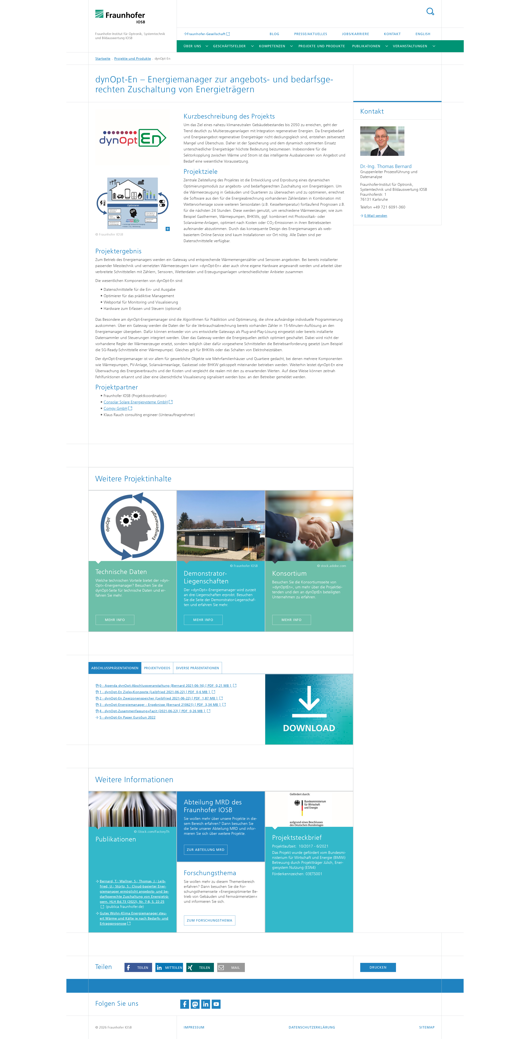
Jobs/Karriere (355, 34)
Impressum (194, 1027)
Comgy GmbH (115, 408)
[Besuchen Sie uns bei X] (195, 1004)
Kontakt (392, 34)
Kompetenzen (272, 46)
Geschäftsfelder (229, 46)
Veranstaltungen (410, 46)
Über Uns (192, 46)
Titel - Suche (430, 11)
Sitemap (427, 1027)
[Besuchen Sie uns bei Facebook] (184, 1004)
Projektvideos (157, 668)
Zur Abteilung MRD (206, 850)
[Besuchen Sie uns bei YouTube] (216, 1004)
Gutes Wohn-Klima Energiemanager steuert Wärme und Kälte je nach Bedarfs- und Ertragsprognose (134, 918)
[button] (138, 967)
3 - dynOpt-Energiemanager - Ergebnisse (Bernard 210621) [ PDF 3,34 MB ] (161, 705)
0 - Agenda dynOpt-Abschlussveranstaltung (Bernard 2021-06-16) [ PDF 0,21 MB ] (166, 686)
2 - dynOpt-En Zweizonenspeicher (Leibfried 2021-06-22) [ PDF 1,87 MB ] (159, 698)
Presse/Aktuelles (310, 34)
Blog (274, 34)
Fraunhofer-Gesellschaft (206, 34)
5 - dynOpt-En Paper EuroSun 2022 (127, 717)
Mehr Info (115, 620)
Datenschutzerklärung (312, 1027)
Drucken (378, 967)
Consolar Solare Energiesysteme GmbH (136, 402)
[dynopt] (129, 203)
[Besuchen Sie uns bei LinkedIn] (205, 1004)
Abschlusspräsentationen (114, 668)
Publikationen (366, 46)
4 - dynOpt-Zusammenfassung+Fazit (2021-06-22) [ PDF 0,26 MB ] (153, 711)
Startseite (102, 59)
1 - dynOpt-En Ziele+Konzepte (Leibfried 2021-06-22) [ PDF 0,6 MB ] (155, 692)
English (423, 34)
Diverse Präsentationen (197, 668)
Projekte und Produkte (322, 46)
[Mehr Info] (132, 527)
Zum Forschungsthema (209, 920)
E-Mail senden (375, 216)
